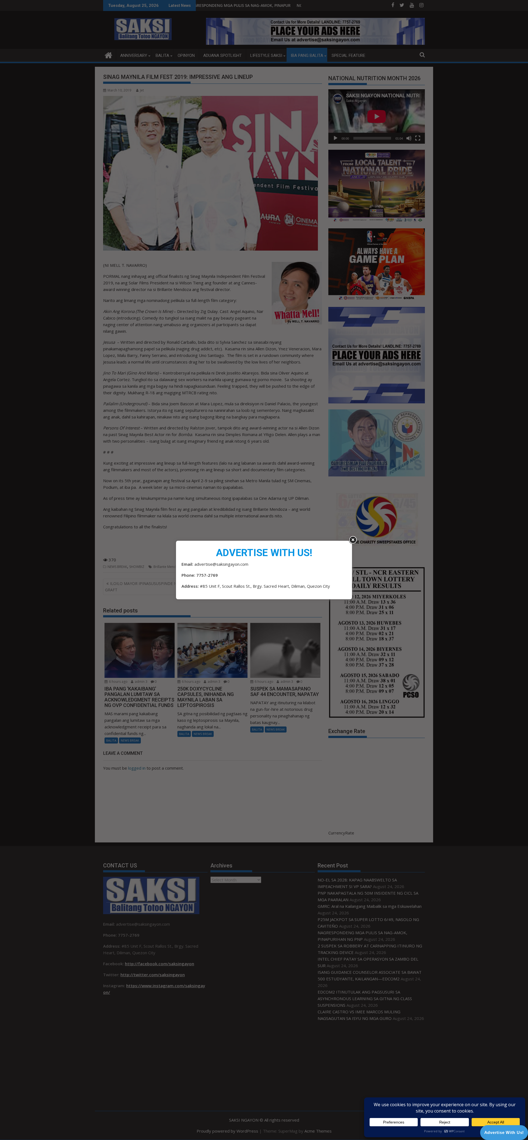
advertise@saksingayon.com (221, 564)
